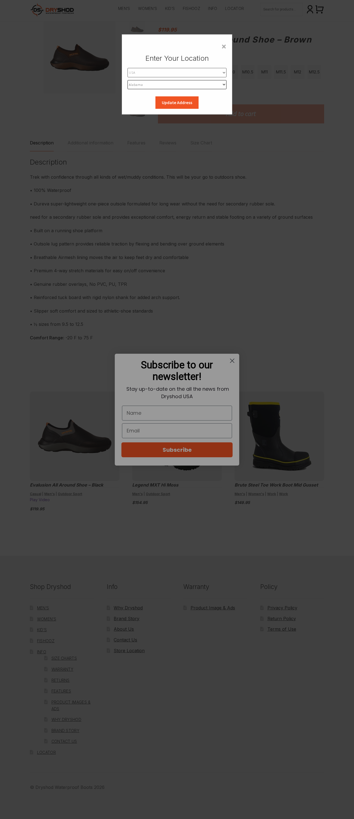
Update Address (177, 102)
